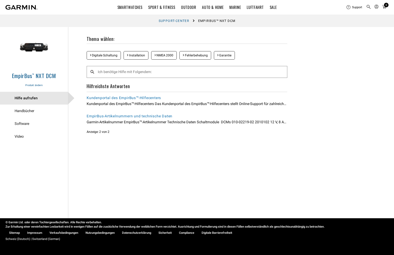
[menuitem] (355, 7)
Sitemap (14, 232)
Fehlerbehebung (196, 55)
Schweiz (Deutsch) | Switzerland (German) (32, 239)
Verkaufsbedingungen (63, 232)
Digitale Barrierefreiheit (217, 232)
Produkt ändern (34, 85)
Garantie (224, 55)
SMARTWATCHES (130, 7)
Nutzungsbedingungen (100, 232)
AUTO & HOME (212, 7)
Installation (136, 55)
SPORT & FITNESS (161, 7)
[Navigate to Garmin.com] (21, 7)
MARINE (235, 7)
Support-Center (174, 21)
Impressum (34, 232)
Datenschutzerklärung (136, 232)
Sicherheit (165, 232)
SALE (273, 7)
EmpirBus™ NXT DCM (34, 75)
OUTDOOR (188, 7)
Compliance (186, 232)
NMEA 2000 (164, 55)
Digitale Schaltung (104, 55)
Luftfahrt (255, 7)
